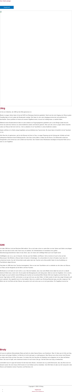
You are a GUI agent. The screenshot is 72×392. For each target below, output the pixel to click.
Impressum (38, 389)
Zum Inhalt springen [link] (5, 1)
